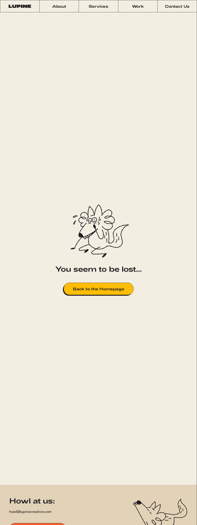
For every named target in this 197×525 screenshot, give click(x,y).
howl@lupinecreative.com (30, 511)
